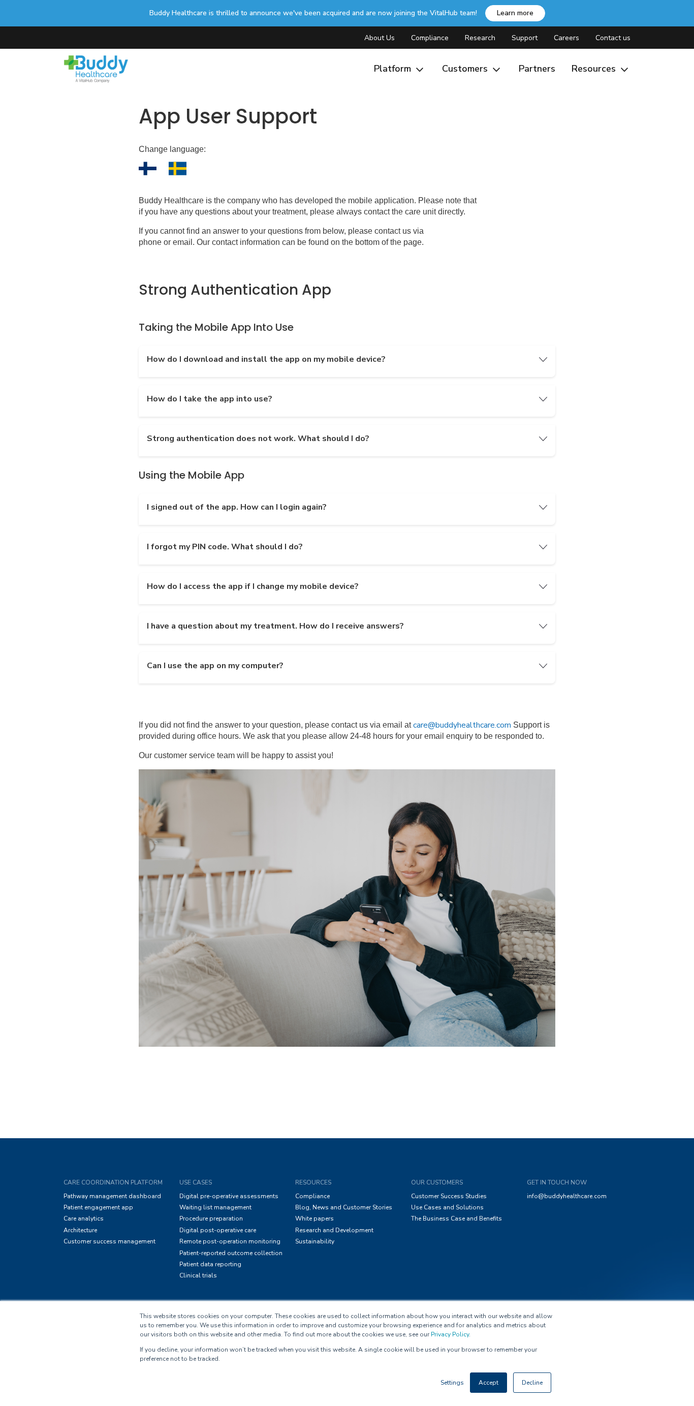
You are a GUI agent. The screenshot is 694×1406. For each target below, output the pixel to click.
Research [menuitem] (480, 38)
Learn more (515, 13)
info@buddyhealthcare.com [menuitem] (567, 1196)
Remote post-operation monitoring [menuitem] (229, 1241)
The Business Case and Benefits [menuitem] (456, 1218)
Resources (595, 69)
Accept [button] (488, 1383)
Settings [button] (452, 1383)
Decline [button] (532, 1383)
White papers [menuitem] (314, 1218)
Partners (537, 69)
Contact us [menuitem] (612, 38)
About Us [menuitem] (379, 38)
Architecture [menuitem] (80, 1230)
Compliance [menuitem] (430, 38)
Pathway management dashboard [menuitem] (112, 1196)
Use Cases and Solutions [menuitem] (447, 1207)
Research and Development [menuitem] (334, 1230)
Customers (466, 69)
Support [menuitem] (525, 38)
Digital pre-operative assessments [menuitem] (228, 1196)
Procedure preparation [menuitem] (211, 1218)
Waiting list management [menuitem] (215, 1207)
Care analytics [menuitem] (84, 1218)
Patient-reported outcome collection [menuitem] (230, 1253)
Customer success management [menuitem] (109, 1241)
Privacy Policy (450, 1334)
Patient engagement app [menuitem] (98, 1207)
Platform (394, 69)
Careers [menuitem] (566, 38)
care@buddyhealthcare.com (462, 725)
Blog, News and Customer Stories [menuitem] (343, 1207)
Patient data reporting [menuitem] (210, 1264)
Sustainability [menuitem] (314, 1241)
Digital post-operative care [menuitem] (217, 1230)
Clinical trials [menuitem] (198, 1275)
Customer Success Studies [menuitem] (449, 1196)
